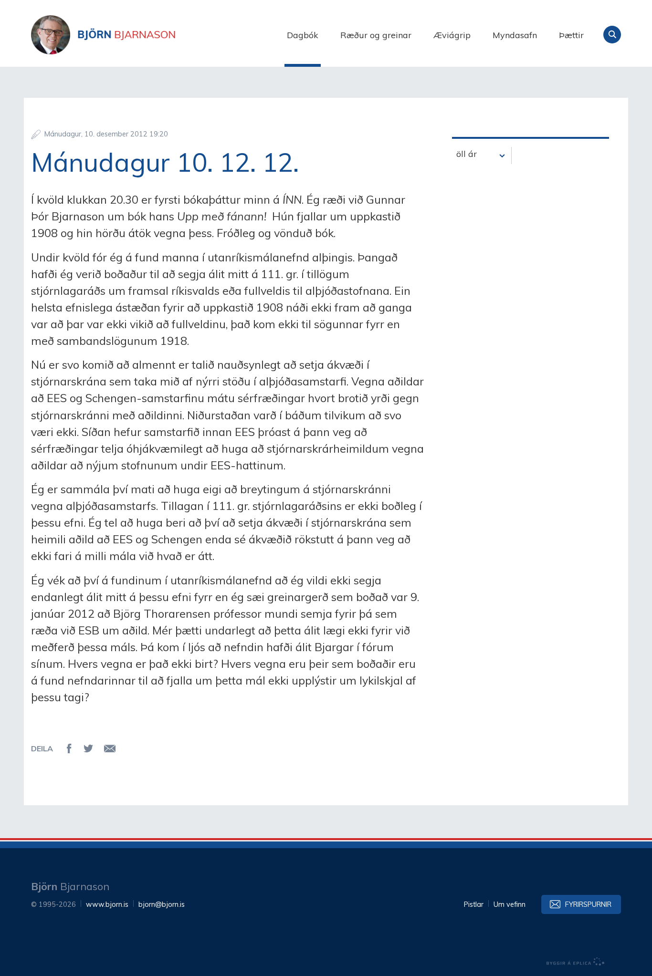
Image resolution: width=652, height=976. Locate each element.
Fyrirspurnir (588, 904)
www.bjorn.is (107, 904)
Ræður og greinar (375, 35)
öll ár (466, 153)
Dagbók (302, 35)
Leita (612, 34)
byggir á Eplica (575, 961)
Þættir (571, 35)
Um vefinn (510, 904)
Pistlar (474, 904)
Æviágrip (452, 35)
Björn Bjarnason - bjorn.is (126, 34)
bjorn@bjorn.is (161, 904)
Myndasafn (515, 35)
